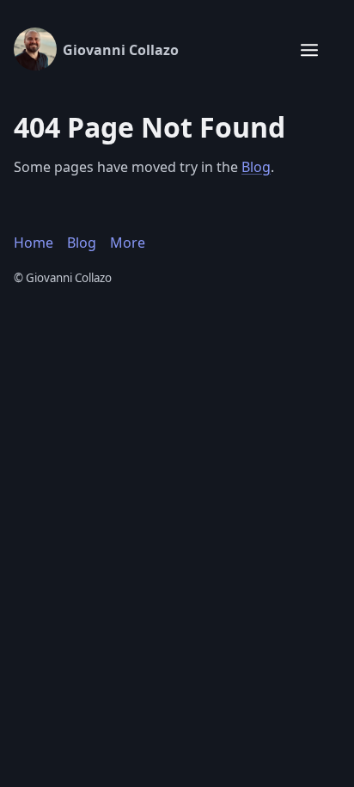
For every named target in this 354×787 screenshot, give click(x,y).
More (127, 242)
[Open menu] (309, 49)
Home (33, 242)
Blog (256, 166)
